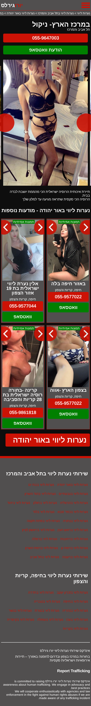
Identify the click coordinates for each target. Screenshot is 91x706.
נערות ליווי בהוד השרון (40, 494)
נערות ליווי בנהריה (75, 610)
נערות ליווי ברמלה (44, 539)
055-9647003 (45, 38)
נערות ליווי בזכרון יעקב (72, 592)
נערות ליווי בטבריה (47, 601)
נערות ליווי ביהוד (18, 503)
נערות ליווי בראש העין (73, 530)
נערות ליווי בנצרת (47, 610)
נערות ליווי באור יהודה (50, 440)
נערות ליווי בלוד (43, 512)
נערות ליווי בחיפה (75, 601)
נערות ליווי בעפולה (50, 619)
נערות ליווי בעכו (77, 619)
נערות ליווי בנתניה (75, 521)
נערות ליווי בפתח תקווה (43, 521)
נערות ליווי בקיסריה (20, 619)
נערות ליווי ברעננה (75, 557)
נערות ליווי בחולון (45, 503)
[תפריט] (85, 5)
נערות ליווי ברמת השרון (41, 548)
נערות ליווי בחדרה (41, 592)
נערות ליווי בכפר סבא (73, 512)
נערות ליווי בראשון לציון (38, 530)
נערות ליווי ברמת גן (74, 548)
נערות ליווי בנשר (20, 610)
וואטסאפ (68, 307)
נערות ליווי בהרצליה (74, 503)
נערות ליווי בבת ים (41, 484)
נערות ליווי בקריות (75, 628)
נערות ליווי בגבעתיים (73, 494)
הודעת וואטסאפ (45, 50)
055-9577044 (22, 306)
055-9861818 (22, 412)
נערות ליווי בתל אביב (44, 557)
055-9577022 (68, 296)
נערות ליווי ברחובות (74, 539)
